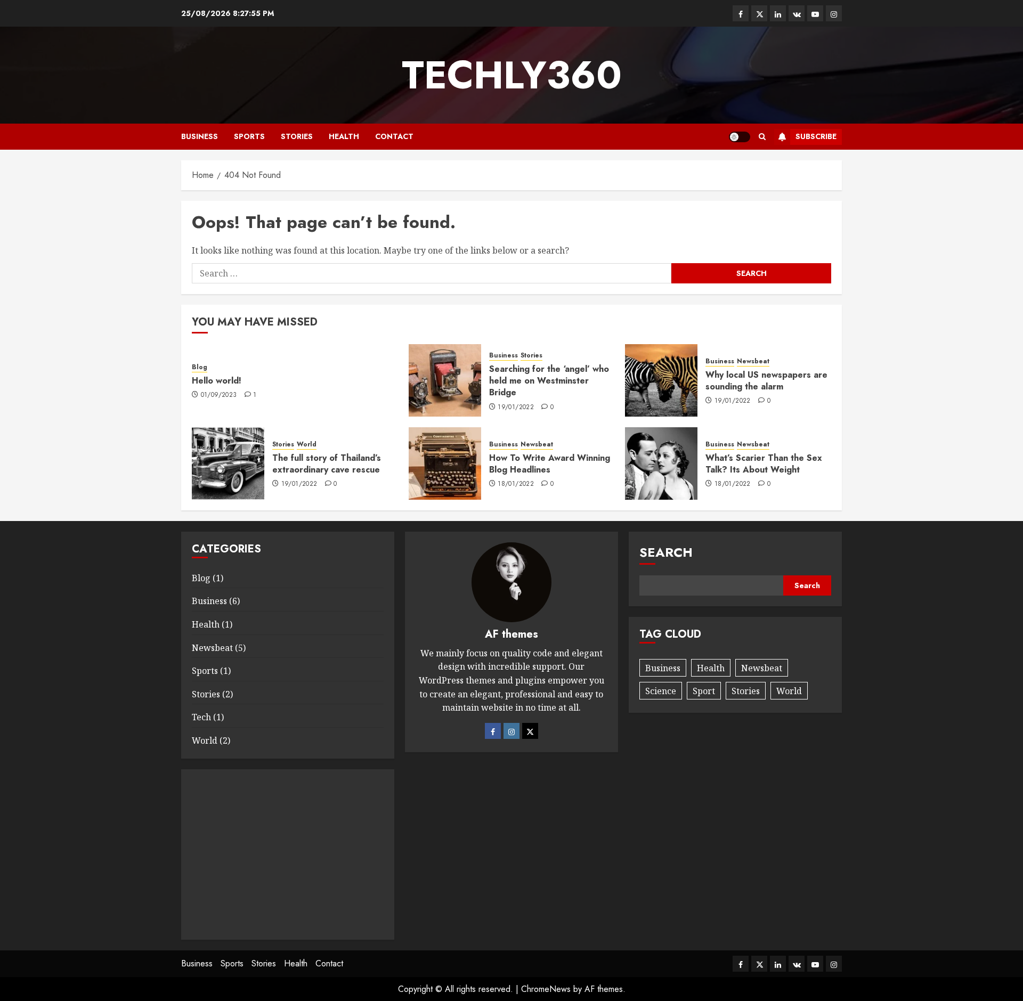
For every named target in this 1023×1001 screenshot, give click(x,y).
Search (666, 552)
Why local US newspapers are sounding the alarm (766, 381)
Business (199, 136)
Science (660, 691)
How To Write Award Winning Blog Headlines (549, 464)
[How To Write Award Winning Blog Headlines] (445, 463)
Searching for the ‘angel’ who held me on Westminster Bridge (549, 381)
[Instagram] (511, 731)
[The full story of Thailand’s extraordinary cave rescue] (228, 463)
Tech (201, 717)
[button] (762, 136)
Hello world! (216, 381)
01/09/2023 (219, 395)
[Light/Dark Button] (739, 137)
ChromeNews (546, 989)
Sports (249, 136)
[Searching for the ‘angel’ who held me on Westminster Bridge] (445, 380)
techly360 (512, 75)
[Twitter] (530, 731)
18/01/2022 (516, 484)
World (306, 444)
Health (344, 136)
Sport (704, 691)
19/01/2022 (516, 407)
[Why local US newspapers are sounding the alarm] (661, 380)
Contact (394, 136)
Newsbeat (753, 361)
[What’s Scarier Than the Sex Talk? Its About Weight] (661, 463)
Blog (199, 367)
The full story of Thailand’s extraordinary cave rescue (326, 464)
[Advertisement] (288, 854)
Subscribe (816, 136)
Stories (297, 136)
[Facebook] (493, 731)
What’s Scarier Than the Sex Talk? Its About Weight (763, 464)
